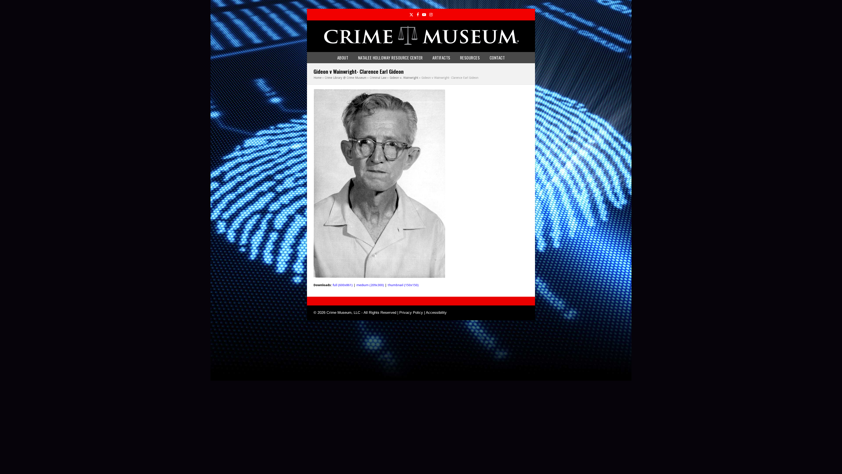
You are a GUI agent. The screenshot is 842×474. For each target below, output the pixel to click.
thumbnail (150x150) (403, 285)
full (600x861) (343, 285)
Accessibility (436, 313)
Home (317, 77)
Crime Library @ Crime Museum (345, 77)
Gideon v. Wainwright (404, 77)
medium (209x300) (370, 285)
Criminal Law (378, 77)
